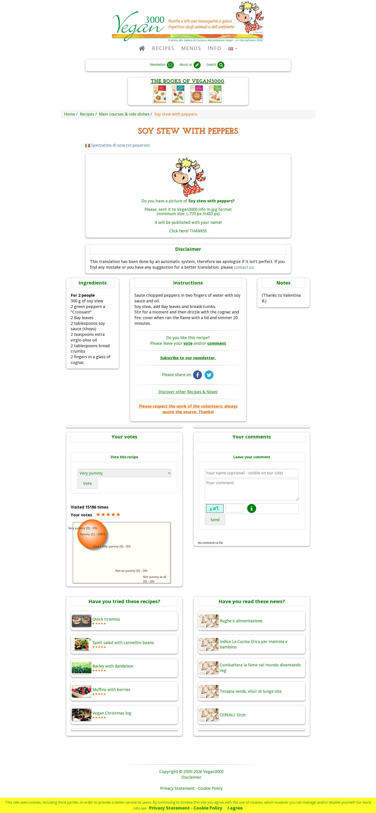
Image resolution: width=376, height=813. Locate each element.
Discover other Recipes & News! (188, 391)
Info (215, 48)
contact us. (244, 267)
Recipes (163, 48)
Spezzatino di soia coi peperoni (120, 145)
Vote (87, 483)
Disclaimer (191, 777)
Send (215, 519)
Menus (191, 48)
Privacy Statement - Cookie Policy (185, 808)
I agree (235, 808)
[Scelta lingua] (232, 48)
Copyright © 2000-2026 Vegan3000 (191, 771)
